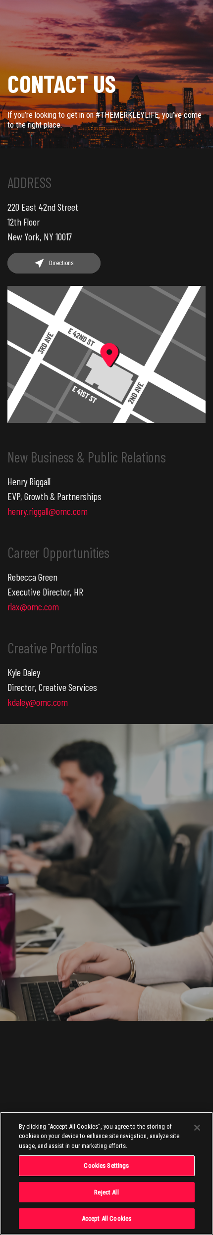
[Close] (197, 1128)
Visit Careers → (115, 946)
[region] (106, 1173)
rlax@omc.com (33, 606)
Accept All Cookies (106, 1218)
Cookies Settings (106, 1165)
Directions (61, 263)
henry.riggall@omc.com (47, 511)
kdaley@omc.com (37, 702)
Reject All (106, 1192)
